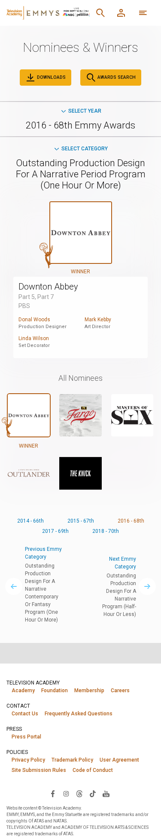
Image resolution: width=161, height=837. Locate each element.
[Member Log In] (121, 13)
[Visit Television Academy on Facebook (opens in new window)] (52, 793)
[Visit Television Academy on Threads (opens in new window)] (79, 793)
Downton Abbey (48, 286)
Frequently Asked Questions (78, 714)
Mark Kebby (98, 320)
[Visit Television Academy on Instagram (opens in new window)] (66, 793)
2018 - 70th (105, 531)
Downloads (51, 77)
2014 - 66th (30, 521)
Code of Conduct (93, 770)
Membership (89, 691)
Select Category (84, 149)
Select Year (84, 111)
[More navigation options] (143, 13)
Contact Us (25, 714)
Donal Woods (34, 320)
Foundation (54, 691)
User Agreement (119, 760)
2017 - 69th (55, 531)
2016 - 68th (131, 521)
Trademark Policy (72, 760)
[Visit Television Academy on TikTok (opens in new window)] (92, 793)
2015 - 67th (80, 521)
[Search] (100, 13)
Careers (120, 691)
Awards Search (116, 77)
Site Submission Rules (39, 770)
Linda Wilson (33, 338)
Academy (23, 691)
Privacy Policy (28, 760)
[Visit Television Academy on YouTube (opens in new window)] (106, 793)
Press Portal (26, 737)
